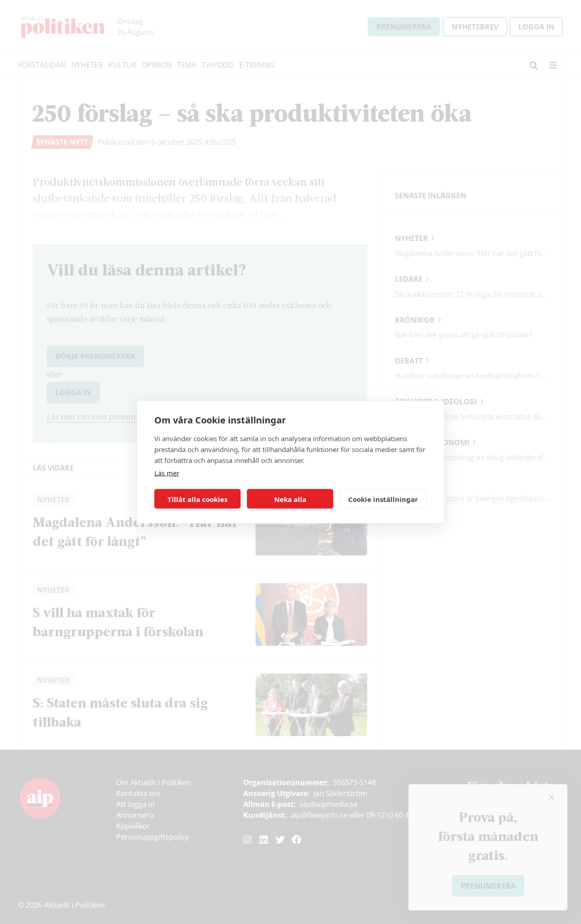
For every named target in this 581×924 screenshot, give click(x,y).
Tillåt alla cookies (197, 498)
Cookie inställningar (383, 498)
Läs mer (166, 472)
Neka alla (290, 498)
